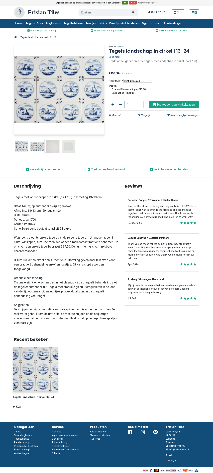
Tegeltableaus (73, 23)
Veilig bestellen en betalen (172, 30)
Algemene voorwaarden (65, 435)
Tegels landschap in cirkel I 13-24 (38, 37)
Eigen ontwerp (151, 23)
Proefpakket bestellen (124, 23)
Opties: (113, 85)
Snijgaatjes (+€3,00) (123, 93)
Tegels (30, 23)
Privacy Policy (59, 442)
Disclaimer (57, 438)
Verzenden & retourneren (65, 449)
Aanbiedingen (173, 23)
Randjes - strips (96, 23)
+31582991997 (159, 12)
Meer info (116, 115)
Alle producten (98, 431)
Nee (133, 3)
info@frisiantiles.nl (179, 449)
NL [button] (178, 12)
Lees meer (114, 57)
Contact (56, 431)
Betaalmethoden (61, 446)
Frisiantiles (119, 46)
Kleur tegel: (116, 81)
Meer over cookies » (147, 3)
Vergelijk (145, 115)
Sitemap (56, 453)
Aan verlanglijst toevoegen (184, 115)
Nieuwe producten (100, 435)
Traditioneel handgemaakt (107, 30)
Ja (125, 3)
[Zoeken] (133, 12)
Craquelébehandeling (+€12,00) (129, 89)
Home (19, 23)
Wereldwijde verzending (43, 30)
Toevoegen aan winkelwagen (175, 104)
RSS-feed (95, 438)
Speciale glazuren (49, 23)
